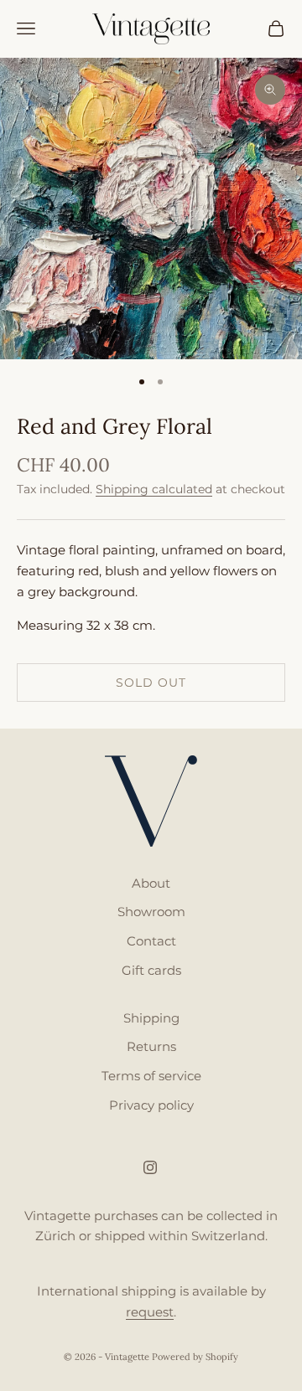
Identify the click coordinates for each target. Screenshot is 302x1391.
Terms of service (151, 1076)
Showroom (151, 912)
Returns (151, 1046)
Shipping (151, 1018)
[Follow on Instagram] (150, 1167)
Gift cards (151, 970)
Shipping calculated (154, 489)
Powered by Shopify (195, 1357)
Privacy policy (151, 1105)
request (150, 1312)
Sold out (151, 682)
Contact (151, 941)
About (151, 883)
